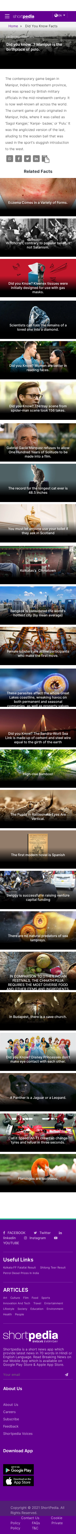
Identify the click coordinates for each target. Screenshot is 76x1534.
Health (7, 1314)
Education (36, 1308)
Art (5, 1297)
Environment (55, 1308)
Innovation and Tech (16, 1303)
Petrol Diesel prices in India (21, 1273)
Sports (45, 1297)
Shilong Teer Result (53, 1267)
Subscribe (11, 1419)
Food (35, 1297)
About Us (10, 1404)
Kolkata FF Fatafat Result (19, 1267)
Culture (15, 1297)
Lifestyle (8, 1308)
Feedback (11, 1426)
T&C (35, 1528)
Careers (9, 1412)
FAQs (36, 1523)
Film (25, 1297)
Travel (37, 1303)
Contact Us (30, 1518)
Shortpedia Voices (18, 1433)
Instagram (37, 1238)
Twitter (45, 1233)
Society (22, 1308)
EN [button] (60, 15)
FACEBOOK (16, 1233)
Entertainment (53, 1303)
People (19, 1314)
